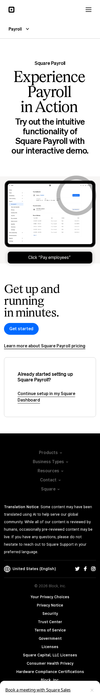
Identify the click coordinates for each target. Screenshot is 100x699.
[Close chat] (92, 690)
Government (50, 638)
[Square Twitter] (77, 569)
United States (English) (33, 569)
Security (50, 613)
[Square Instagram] (93, 569)
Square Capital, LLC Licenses (50, 655)
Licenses (50, 647)
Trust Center (50, 622)
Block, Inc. (50, 680)
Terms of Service (50, 630)
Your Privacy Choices (50, 597)
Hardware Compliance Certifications (50, 672)
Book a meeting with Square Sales (38, 690)
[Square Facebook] (85, 569)
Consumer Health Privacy (50, 663)
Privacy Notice (50, 605)
